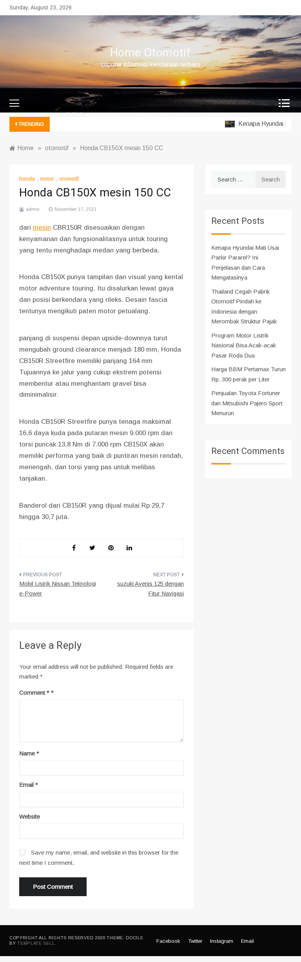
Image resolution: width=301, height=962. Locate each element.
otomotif (68, 179)
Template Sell (35, 943)
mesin (42, 227)
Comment (34, 692)
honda (27, 179)
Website (29, 816)
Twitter (195, 941)
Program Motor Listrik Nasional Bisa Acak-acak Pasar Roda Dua (243, 345)
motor (47, 179)
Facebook (168, 941)
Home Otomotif (150, 53)
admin (33, 209)
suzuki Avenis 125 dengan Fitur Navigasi (150, 588)
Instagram (221, 941)
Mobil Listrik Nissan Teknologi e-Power (57, 588)
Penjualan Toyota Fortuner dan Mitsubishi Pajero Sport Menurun (247, 403)
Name (29, 753)
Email (28, 784)
